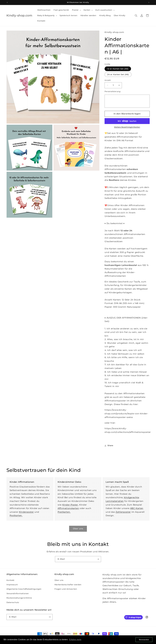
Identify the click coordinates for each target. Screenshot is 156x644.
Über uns (58, 580)
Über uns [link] (78, 528)
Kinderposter (26, 512)
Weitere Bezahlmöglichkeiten (127, 127)
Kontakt (10, 580)
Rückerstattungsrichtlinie (19, 598)
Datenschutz (12, 602)
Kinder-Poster (70, 505)
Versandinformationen (17, 593)
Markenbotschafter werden (67, 585)
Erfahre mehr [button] (75, 640)
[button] (76, 10)
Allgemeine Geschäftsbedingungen (24, 589)
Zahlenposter (123, 512)
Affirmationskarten (68, 508)
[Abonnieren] (98, 559)
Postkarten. (16, 515)
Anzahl (108, 80)
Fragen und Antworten (65, 589)
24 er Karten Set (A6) (118, 74)
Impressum (12, 585)
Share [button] (110, 446)
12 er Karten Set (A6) (117, 69)
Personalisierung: (113, 91)
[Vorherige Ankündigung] (7, 2)
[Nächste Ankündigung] (148, 2)
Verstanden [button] (144, 640)
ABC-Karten (136, 508)
